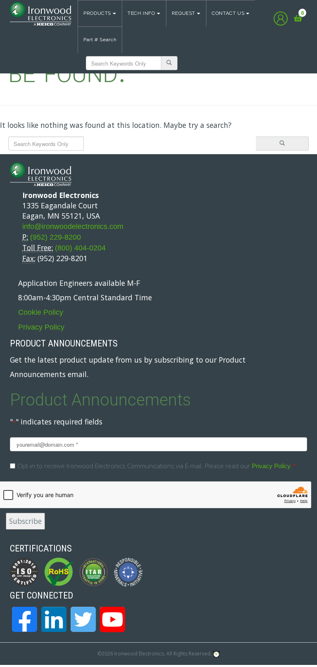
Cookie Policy (40, 312)
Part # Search (99, 39)
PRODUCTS (97, 13)
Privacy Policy (41, 327)
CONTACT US (228, 13)
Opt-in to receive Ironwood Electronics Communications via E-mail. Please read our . (156, 466)
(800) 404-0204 (80, 248)
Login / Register (281, 19)
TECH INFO (141, 13)
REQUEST (183, 13)
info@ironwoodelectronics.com (72, 226)
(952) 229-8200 (55, 237)
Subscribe (25, 521)
